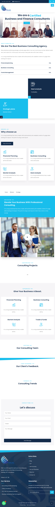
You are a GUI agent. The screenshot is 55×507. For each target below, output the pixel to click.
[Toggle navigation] (52, 5)
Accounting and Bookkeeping (9, 485)
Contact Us (27, 22)
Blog (31, 461)
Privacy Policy (23, 505)
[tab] (6, 192)
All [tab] (27, 274)
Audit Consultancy (6, 488)
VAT (31, 463)
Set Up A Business (34, 469)
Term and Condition (31, 505)
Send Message (27, 440)
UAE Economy (33, 466)
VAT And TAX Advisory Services (10, 491)
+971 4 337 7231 (6, 1)
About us (32, 472)
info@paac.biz (17, 1)
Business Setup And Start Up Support (11, 494)
